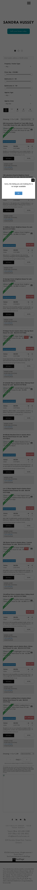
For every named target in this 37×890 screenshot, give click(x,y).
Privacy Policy (18, 854)
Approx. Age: (9, 92)
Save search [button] (5, 110)
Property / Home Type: (12, 64)
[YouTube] (20, 819)
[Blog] (24, 819)
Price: (11, 72)
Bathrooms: (11, 86)
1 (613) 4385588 (8, 167)
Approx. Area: (9, 101)
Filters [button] (30, 110)
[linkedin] (16, 819)
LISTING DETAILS (8, 158)
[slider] (5, 74)
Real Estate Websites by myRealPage (18, 856)
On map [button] (17, 110)
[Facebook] (12, 819)
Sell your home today (18, 31)
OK (18, 193)
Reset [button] (23, 110)
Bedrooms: (11, 79)
